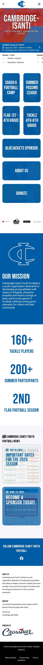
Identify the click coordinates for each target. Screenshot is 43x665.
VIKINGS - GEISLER (14, 58)
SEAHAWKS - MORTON (15, 62)
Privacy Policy (24, 658)
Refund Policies (10, 658)
